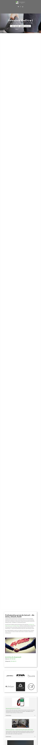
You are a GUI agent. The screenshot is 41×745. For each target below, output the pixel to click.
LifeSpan (17, 625)
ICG (11, 625)
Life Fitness (30, 624)
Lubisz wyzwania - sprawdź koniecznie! (20, 26)
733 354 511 (13, 661)
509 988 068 (12, 659)
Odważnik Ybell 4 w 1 (20, 20)
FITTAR (13, 625)
